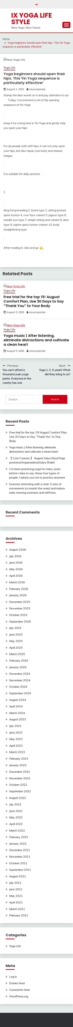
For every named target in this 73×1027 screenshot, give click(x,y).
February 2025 (18, 660)
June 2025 (16, 634)
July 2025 (15, 628)
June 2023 (16, 732)
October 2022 (18, 784)
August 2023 (17, 719)
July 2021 (15, 882)
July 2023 (15, 726)
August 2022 (17, 798)
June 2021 (16, 889)
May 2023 (16, 739)
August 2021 (17, 876)
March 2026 (17, 582)
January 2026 (18, 595)
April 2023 (16, 745)
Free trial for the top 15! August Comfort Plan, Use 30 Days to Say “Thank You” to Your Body (34, 301)
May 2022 (16, 817)
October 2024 (18, 686)
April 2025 (16, 647)
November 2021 (19, 856)
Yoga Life (9, 67)
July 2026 (15, 556)
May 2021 (16, 896)
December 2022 (19, 771)
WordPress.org (18, 996)
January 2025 (18, 667)
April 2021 (16, 902)
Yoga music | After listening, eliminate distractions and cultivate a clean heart (36, 340)
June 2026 (16, 562)
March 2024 (17, 713)
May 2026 (16, 569)
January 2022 (18, 843)
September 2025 (20, 621)
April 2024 (16, 706)
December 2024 (19, 673)
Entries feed (17, 983)
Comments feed (19, 989)
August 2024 (17, 700)
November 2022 (19, 778)
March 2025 (17, 654)
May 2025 (16, 641)
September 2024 (20, 693)
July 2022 (15, 804)
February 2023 (18, 758)
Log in (13, 976)
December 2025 (19, 602)
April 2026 (16, 575)
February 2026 (18, 589)
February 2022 (18, 837)
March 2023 (17, 752)
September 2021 (20, 869)
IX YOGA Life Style (31, 18)
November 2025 (19, 608)
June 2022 (16, 811)
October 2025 (18, 615)
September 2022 (20, 791)
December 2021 (19, 850)
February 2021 (18, 915)
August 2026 (17, 549)
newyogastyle (37, 89)
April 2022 (16, 824)
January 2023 (18, 765)
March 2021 (17, 909)
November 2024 (19, 680)
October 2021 (18, 863)
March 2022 (17, 830)
